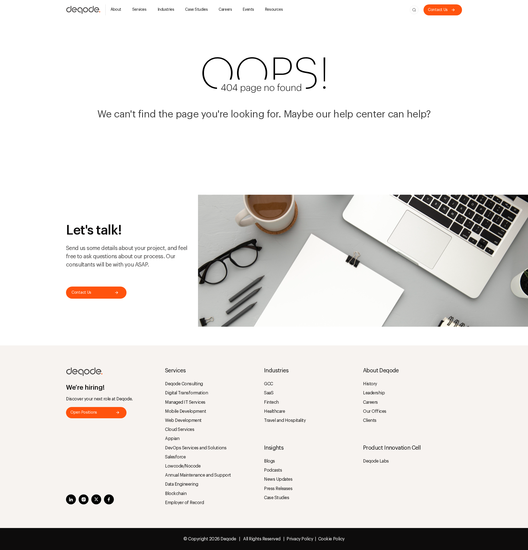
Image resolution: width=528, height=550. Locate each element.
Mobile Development (185, 411)
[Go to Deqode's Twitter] (96, 499)
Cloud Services (179, 429)
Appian (172, 438)
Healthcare (274, 411)
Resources (274, 10)
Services (139, 10)
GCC (268, 384)
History (370, 384)
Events (248, 10)
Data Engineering (181, 484)
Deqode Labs (376, 461)
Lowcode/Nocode (182, 466)
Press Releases (278, 488)
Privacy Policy (300, 539)
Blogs (269, 461)
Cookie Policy (331, 539)
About (116, 10)
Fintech (271, 402)
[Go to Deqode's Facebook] (109, 499)
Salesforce (175, 457)
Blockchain (175, 493)
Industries (166, 10)
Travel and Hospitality (285, 420)
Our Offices (374, 411)
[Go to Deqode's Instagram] (84, 499)
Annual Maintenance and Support (198, 475)
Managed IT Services (185, 402)
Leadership (374, 393)
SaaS (268, 393)
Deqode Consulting (184, 384)
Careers (225, 10)
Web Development (183, 420)
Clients (369, 420)
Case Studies (196, 10)
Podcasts (273, 470)
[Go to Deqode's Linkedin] (71, 499)
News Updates (278, 479)
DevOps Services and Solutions (195, 448)
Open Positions (83, 412)
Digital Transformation (186, 393)
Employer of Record (184, 503)
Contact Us (438, 10)
